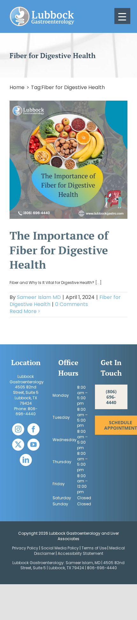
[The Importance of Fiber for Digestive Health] (68, 160)
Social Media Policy (60, 548)
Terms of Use (94, 548)
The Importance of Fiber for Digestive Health (59, 250)
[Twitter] (18, 445)
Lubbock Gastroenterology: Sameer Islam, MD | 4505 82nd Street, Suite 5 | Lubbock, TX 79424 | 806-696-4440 (68, 565)
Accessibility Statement (80, 553)
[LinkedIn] (26, 460)
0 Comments (71, 304)
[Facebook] (33, 429)
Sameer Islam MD (39, 297)
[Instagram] (18, 429)
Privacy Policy (25, 548)
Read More (23, 311)
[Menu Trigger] (122, 16)
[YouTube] (33, 445)
